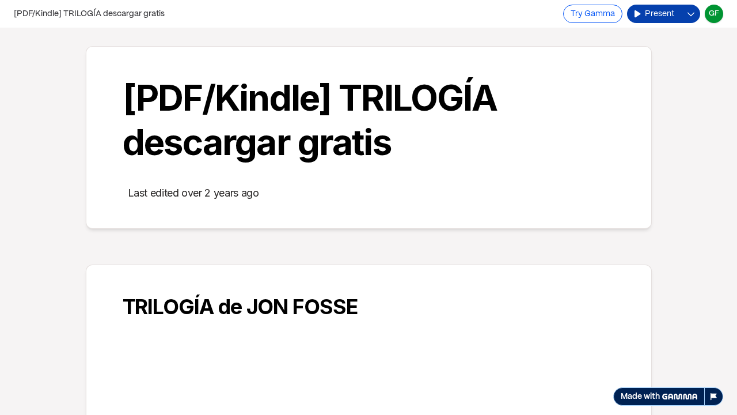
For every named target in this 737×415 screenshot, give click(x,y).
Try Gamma (593, 14)
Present (659, 14)
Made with (640, 397)
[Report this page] (714, 396)
